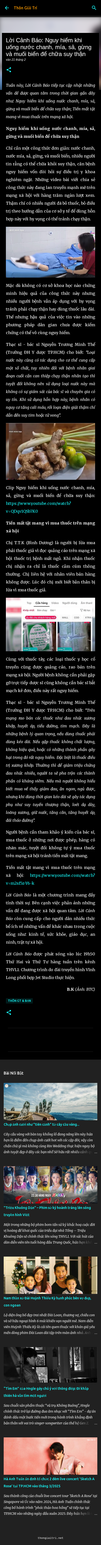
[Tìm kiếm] (94, 8)
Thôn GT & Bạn (19, 1000)
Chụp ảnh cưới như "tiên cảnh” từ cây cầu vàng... (41, 1124)
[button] (9, 70)
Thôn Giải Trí (25, 8)
